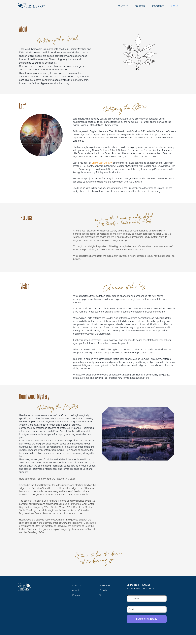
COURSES (140, 6)
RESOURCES (158, 6)
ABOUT (174, 6)
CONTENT (123, 6)
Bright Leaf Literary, (102, 162)
